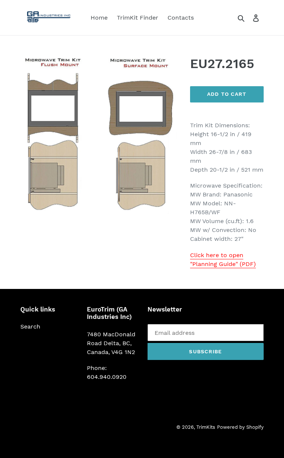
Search (30, 326)
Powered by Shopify (240, 427)
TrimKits (205, 427)
